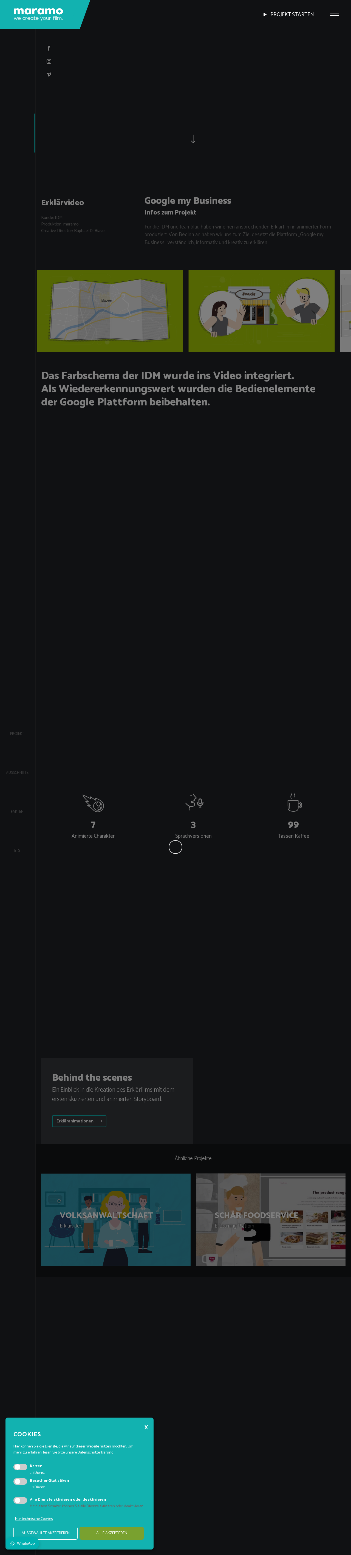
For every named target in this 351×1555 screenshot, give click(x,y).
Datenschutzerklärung (96, 1452)
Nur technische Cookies (34, 1519)
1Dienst (37, 1473)
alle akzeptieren (111, 1533)
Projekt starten (292, 14)
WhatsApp (26, 1543)
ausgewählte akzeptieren (46, 1533)
